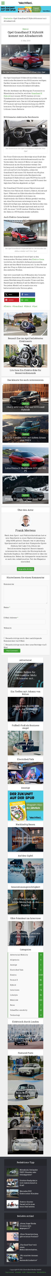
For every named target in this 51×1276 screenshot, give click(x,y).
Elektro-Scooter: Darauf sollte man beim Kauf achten (27, 1204)
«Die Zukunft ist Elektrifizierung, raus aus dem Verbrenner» (25, 933)
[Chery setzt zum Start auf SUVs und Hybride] (25, 398)
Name (7, 607)
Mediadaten (41, 1272)
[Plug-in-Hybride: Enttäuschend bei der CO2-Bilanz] (25, 489)
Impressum (9, 1272)
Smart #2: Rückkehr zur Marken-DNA (25, 1142)
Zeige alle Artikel (25, 569)
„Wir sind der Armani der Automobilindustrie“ (29, 1257)
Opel (35, 306)
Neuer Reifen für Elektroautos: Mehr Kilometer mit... (25, 675)
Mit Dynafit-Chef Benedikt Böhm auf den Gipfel (25, 871)
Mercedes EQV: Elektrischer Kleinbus (29, 1192)
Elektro (8, 306)
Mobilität (25, 1032)
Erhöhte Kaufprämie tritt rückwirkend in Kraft (28, 1182)
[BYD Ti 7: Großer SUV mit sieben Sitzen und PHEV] (25, 428)
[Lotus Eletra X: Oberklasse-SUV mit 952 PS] (25, 459)
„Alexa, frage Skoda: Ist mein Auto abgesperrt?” (28, 1225)
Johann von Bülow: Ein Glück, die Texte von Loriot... (25, 709)
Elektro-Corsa (38, 259)
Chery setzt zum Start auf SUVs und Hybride (25, 408)
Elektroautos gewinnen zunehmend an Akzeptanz (25, 1068)
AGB (24, 1272)
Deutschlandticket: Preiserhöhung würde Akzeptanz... (25, 1117)
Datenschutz (31, 1272)
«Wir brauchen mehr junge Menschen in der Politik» (25, 902)
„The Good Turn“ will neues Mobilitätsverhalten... (29, 1247)
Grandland (18, 306)
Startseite (8, 18)
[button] (11, 294)
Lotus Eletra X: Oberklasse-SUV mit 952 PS (25, 469)
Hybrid (25, 29)
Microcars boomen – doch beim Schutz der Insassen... (25, 1092)
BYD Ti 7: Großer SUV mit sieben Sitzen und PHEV (25, 439)
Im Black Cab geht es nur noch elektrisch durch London (25, 1038)
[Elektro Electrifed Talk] (25, 773)
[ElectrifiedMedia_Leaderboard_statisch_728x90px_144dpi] (25, 9)
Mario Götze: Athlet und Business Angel (25, 743)
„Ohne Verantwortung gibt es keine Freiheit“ (29, 1235)
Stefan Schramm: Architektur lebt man (25, 839)
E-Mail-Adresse (11, 618)
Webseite (8, 628)
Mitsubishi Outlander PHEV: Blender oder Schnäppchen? (29, 1172)
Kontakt (18, 1272)
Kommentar (9, 584)
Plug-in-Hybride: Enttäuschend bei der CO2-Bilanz (25, 500)
